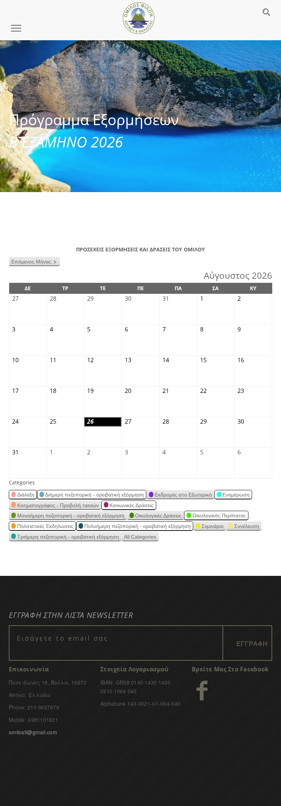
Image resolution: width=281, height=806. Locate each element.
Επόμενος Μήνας (31, 262)
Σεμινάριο (213, 526)
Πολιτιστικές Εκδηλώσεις (45, 526)
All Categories (140, 537)
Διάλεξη (25, 495)
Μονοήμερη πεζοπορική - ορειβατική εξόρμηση (70, 515)
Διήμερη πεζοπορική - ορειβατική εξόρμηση (94, 495)
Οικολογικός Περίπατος (219, 515)
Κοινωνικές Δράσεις (131, 505)
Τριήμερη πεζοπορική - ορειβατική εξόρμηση (68, 537)
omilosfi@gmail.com (33, 732)
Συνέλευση (246, 526)
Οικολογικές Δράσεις (158, 515)
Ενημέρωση (236, 495)
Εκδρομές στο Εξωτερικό (183, 495)
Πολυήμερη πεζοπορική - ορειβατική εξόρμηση (137, 526)
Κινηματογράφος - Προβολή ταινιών (58, 505)
